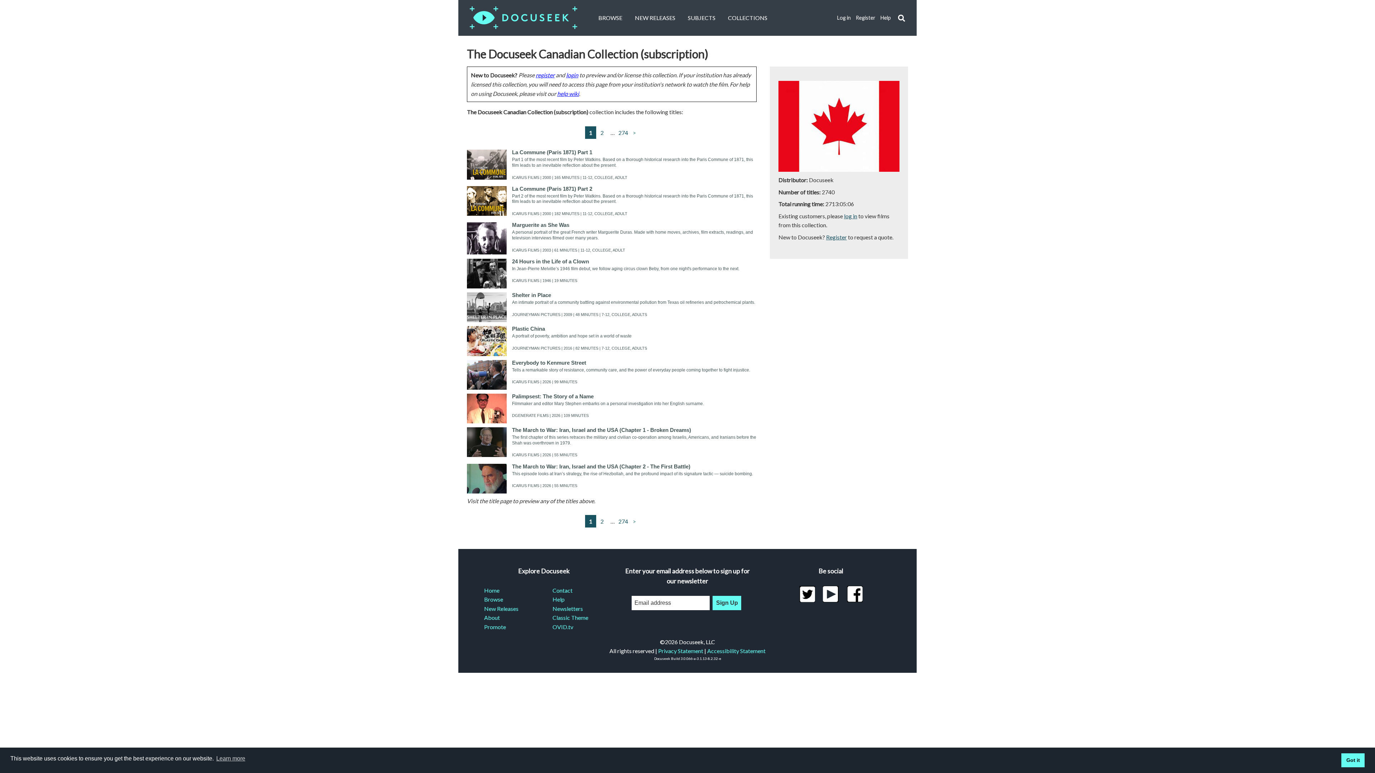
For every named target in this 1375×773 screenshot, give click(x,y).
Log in (844, 18)
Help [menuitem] (559, 599)
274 (623, 132)
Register (865, 18)
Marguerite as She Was (540, 225)
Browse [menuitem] (493, 599)
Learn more (230, 758)
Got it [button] (1353, 760)
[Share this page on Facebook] (855, 594)
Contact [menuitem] (563, 590)
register (545, 75)
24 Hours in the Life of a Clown (550, 261)
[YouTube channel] (831, 594)
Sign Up (727, 603)
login (572, 75)
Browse (610, 17)
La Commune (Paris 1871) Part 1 (552, 152)
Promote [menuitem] (495, 626)
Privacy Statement (680, 650)
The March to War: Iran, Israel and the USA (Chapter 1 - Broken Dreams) (601, 430)
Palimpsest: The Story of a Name (553, 396)
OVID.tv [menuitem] (563, 626)
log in (850, 216)
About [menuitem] (492, 617)
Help (886, 18)
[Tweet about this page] (807, 594)
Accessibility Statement (736, 650)
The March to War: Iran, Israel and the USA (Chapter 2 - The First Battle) (601, 466)
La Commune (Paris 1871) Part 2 (552, 189)
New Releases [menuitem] (501, 608)
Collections (747, 17)
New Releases (655, 17)
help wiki (568, 93)
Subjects (701, 17)
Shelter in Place (531, 295)
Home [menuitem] (492, 590)
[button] (901, 18)
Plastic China (528, 329)
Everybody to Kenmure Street (549, 363)
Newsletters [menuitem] (568, 608)
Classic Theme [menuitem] (570, 617)
